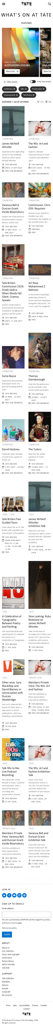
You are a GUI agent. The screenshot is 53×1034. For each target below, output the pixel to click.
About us (6, 948)
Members (6, 982)
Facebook (9, 897)
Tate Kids (5, 968)
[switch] (33, 81)
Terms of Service (11, 923)
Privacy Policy (45, 920)
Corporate (6, 992)
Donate (5, 988)
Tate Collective (8, 978)
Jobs (15, 1005)
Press (8, 1005)
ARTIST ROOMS (8, 964)
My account (7, 995)
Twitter (4, 897)
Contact (26, 1009)
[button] (49, 4)
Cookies (44, 1005)
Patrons (5, 985)
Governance (7, 958)
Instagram (20, 897)
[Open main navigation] (10, 3)
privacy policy (11, 928)
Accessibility (24, 1005)
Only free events (44, 82)
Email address (8, 908)
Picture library (8, 961)
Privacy (35, 1005)
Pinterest (25, 897)
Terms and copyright (10, 954)
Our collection (8, 951)
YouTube (15, 897)
